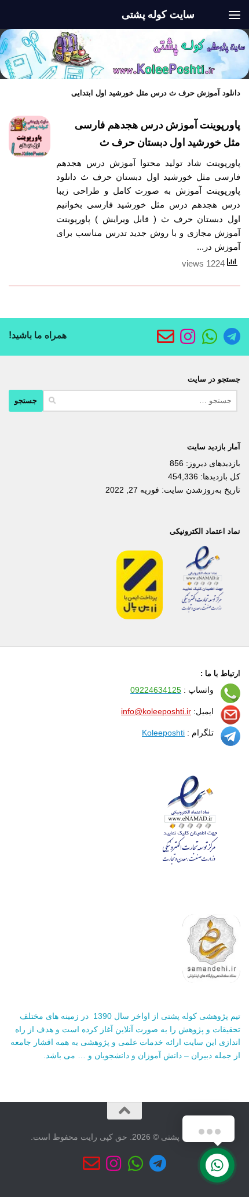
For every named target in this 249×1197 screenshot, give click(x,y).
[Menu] (234, 14)
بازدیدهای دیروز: (212, 463)
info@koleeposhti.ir (156, 711)
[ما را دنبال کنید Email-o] (165, 336)
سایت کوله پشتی (158, 14)
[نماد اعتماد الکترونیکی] (202, 616)
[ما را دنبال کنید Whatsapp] (209, 336)
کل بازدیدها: (219, 476)
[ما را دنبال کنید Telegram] (231, 336)
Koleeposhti (163, 732)
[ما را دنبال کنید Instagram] (187, 336)
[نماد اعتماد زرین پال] (139, 616)
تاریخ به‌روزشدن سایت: (199, 489)
